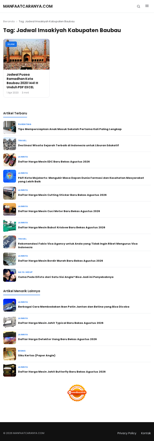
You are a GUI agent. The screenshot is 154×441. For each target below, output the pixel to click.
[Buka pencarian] (138, 6)
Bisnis (21, 350)
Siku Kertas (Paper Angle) (36, 355)
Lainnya (23, 156)
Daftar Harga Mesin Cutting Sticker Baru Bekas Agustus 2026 (62, 195)
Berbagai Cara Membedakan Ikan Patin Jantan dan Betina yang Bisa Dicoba (73, 307)
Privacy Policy (127, 433)
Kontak (146, 433)
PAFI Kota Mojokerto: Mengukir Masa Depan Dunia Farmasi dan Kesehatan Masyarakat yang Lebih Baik (81, 179)
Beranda (9, 21)
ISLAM (11, 44)
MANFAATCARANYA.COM (28, 6)
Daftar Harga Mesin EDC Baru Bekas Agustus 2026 (54, 162)
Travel (22, 140)
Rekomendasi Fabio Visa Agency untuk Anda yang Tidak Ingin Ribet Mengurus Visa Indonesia (78, 245)
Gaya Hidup (25, 272)
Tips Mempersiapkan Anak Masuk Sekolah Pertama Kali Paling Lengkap (70, 129)
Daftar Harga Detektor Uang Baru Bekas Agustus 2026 (57, 339)
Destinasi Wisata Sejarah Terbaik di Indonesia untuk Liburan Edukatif (68, 145)
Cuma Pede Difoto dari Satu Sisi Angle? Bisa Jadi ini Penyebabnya (65, 277)
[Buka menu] (147, 6)
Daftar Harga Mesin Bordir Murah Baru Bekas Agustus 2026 (60, 261)
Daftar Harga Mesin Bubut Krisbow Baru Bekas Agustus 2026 (61, 227)
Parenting (24, 124)
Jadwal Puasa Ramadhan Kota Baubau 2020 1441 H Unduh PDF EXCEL (22, 80)
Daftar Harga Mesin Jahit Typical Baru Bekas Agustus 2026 (60, 323)
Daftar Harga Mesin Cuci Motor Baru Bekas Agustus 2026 (59, 211)
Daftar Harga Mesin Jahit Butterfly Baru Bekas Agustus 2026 (62, 372)
